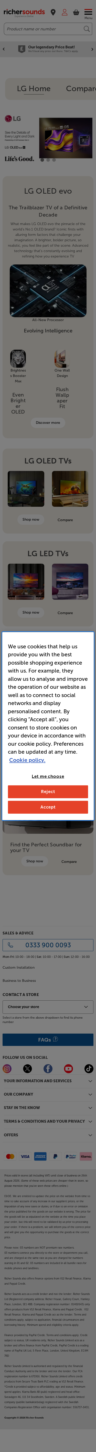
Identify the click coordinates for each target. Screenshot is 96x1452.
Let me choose (48, 776)
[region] (47, 726)
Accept (48, 807)
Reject (48, 791)
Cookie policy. (27, 760)
